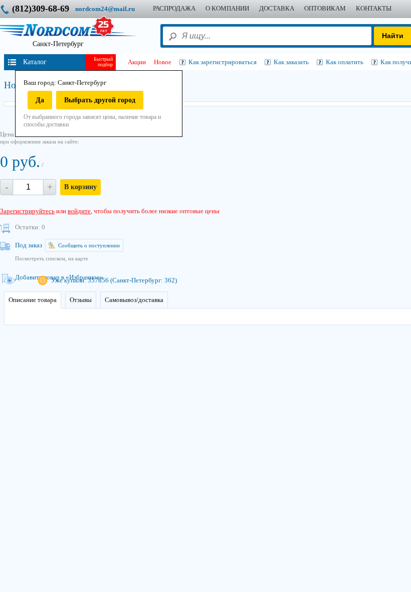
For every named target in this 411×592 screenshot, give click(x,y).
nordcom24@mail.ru (105, 9)
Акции (137, 62)
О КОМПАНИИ (227, 8)
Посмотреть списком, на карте (51, 258)
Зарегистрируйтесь (27, 211)
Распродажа (174, 8)
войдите (79, 211)
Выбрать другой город (99, 100)
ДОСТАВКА (276, 8)
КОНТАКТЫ (373, 8)
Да (40, 100)
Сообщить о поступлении (89, 245)
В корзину (80, 187)
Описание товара (33, 300)
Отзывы (81, 300)
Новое (162, 62)
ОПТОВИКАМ (325, 8)
